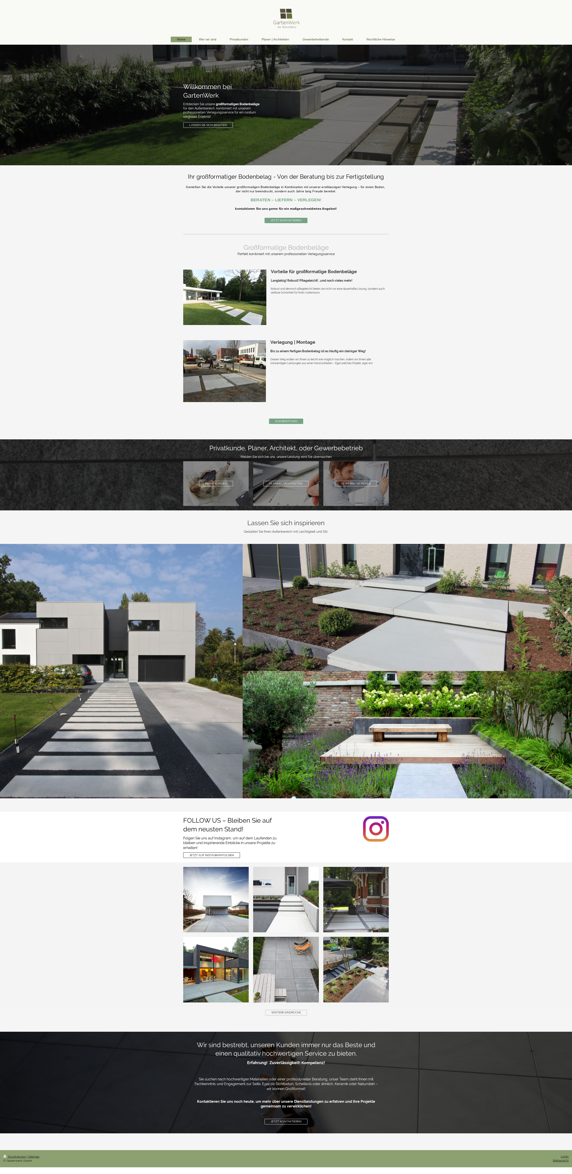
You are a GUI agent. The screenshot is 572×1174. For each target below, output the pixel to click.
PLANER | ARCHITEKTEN (286, 483)
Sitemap (33, 1156)
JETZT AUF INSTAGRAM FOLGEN (211, 855)
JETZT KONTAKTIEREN (286, 220)
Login (565, 1156)
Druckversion (17, 1156)
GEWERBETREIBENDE (356, 483)
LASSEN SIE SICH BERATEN (208, 125)
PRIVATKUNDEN (216, 483)
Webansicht (561, 1160)
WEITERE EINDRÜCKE (286, 1012)
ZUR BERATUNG (286, 421)
